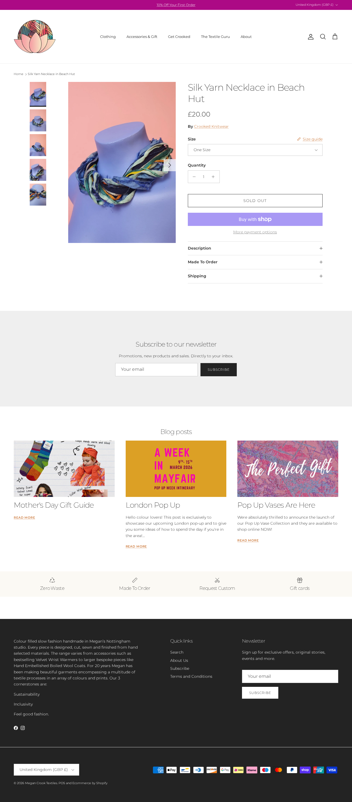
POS (62, 783)
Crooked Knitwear (211, 126)
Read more (24, 517)
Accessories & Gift (142, 36)
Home (18, 74)
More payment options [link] (255, 232)
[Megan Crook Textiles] (35, 36)
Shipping (197, 275)
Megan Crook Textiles (41, 783)
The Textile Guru (215, 36)
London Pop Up (153, 505)
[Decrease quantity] (193, 177)
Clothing (108, 36)
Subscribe (219, 369)
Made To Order (203, 261)
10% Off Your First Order (176, 5)
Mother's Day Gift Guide (54, 505)
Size (192, 139)
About (246, 36)
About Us (179, 660)
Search (176, 652)
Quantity (197, 165)
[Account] (309, 37)
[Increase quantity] (214, 177)
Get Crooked (179, 36)
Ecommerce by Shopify (90, 783)
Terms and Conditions (191, 676)
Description (199, 248)
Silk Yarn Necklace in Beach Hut (51, 74)
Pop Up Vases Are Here (276, 505)
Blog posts (176, 432)
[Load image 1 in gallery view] (122, 162)
